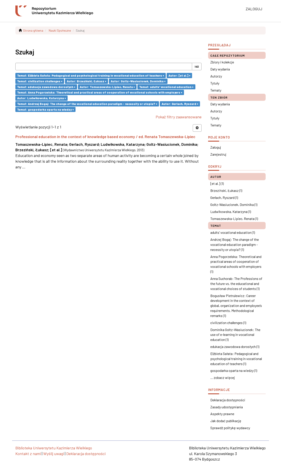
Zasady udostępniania (226, 407)
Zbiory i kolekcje (222, 62)
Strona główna (33, 30)
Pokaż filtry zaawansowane (179, 116)
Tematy (215, 90)
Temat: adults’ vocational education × (166, 86)
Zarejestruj (218, 154)
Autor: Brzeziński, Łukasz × (86, 81)
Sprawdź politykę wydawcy (230, 428)
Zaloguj (215, 147)
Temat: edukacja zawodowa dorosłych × (46, 86)
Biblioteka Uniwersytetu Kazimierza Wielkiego (53, 447)
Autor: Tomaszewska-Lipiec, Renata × (107, 86)
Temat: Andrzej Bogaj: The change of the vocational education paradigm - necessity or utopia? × (87, 104)
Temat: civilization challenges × (39, 81)
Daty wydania (220, 69)
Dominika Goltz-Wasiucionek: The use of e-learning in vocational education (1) (235, 335)
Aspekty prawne (222, 414)
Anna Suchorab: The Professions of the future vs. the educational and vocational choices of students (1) (236, 283)
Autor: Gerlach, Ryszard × (180, 104)
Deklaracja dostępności (227, 400)
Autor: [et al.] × (179, 75)
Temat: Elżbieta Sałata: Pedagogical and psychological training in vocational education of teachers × (90, 75)
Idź (197, 66)
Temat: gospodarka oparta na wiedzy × (45, 109)
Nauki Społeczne (60, 30)
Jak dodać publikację (225, 421)
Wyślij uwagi (53, 453)
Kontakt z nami (28, 453)
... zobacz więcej (222, 377)
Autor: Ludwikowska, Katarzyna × (41, 98)
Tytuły (214, 83)
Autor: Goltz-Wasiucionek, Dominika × (138, 81)
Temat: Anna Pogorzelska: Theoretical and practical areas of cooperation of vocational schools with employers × (99, 92)
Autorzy (216, 76)
